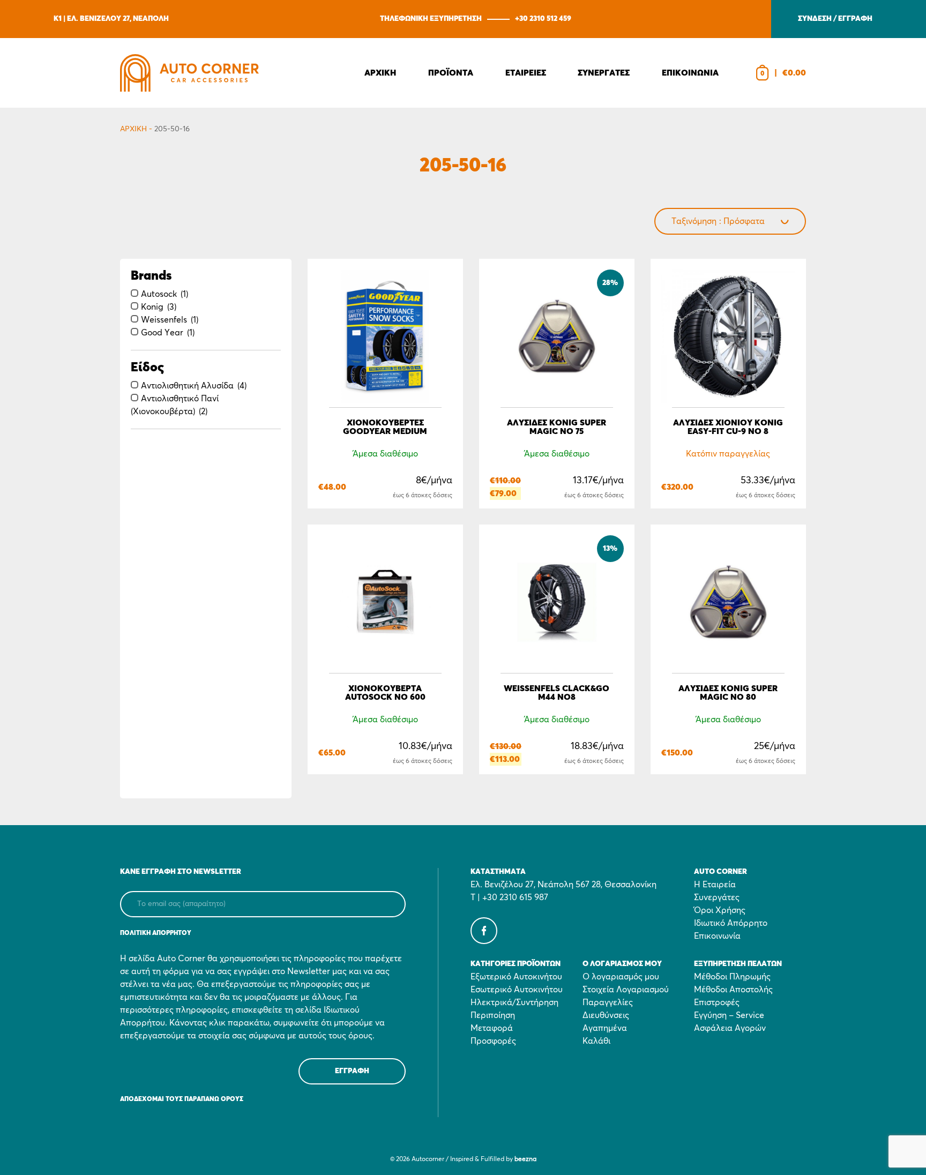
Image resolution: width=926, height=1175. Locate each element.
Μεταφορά (492, 1028)
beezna (525, 1159)
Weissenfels (164, 320)
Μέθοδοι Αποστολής (733, 989)
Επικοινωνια (690, 73)
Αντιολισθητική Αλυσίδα (187, 385)
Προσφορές (493, 1041)
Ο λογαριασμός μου (621, 976)
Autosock (159, 294)
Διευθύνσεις (606, 1015)
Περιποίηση (493, 1015)
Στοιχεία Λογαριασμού (626, 989)
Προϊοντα (450, 73)
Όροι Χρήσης (719, 910)
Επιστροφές (717, 1002)
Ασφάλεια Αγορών (730, 1028)
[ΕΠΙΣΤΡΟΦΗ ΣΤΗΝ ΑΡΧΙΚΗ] (189, 73)
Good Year (162, 332)
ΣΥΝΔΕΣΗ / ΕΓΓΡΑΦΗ (835, 19)
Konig (152, 307)
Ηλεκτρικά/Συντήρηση (514, 1002)
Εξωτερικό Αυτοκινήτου (516, 976)
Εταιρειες (525, 73)
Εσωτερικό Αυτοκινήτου (517, 989)
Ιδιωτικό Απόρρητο (730, 923)
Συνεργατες (604, 73)
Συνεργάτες (717, 897)
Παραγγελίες (608, 1002)
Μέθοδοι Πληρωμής (732, 976)
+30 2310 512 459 (543, 19)
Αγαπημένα (605, 1028)
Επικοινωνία (717, 936)
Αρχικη (380, 73)
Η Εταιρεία (715, 884)
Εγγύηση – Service (729, 1015)
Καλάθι (596, 1041)
